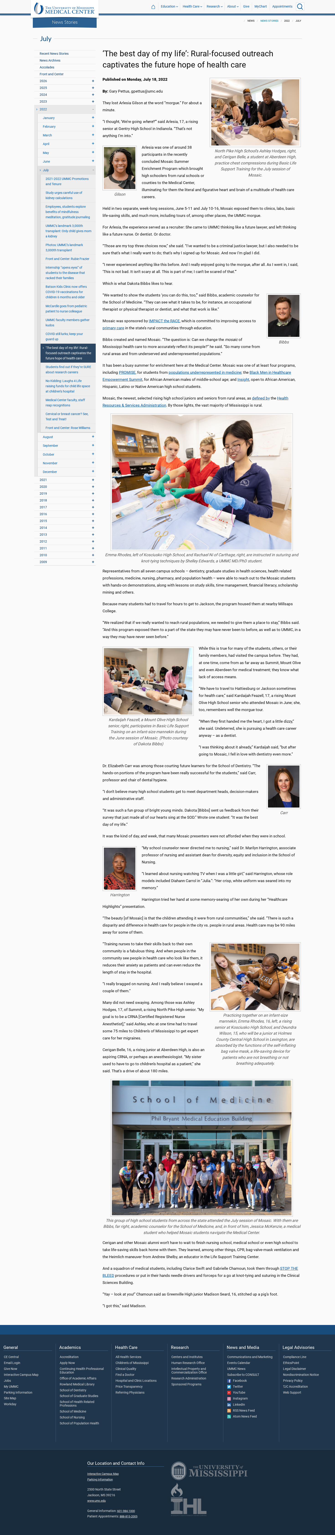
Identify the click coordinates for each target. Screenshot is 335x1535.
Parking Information (18, 1393)
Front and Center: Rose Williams (68, 428)
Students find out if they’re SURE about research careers (68, 369)
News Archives (50, 60)
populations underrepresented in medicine (205, 372)
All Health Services (128, 1357)
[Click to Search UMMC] (300, 7)
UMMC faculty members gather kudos (68, 322)
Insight (243, 379)
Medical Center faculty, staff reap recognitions (65, 402)
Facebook (239, 1381)
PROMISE (127, 372)
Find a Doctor (125, 1375)
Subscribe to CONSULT (243, 1375)
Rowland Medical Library (77, 1384)
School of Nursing (72, 1417)
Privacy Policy (293, 1381)
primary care (113, 328)
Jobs (7, 1381)
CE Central (11, 1357)
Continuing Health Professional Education (82, 1370)
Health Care (191, 6)
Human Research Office (188, 1363)
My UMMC (11, 1387)
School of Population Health (79, 1423)
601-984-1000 (126, 1511)
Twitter (237, 1387)
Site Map (10, 1398)
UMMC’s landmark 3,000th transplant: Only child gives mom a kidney (68, 231)
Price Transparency (129, 1387)
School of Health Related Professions (77, 1404)
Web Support (292, 1393)
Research (213, 6)
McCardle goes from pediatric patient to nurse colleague (66, 308)
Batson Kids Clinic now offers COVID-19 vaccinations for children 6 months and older (66, 292)
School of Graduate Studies (79, 1396)
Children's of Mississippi (132, 1363)
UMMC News (236, 1369)
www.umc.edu (96, 1500)
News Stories (65, 22)
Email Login (12, 1363)
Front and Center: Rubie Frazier (67, 259)
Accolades (47, 67)
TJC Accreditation (295, 1387)
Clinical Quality (126, 1369)
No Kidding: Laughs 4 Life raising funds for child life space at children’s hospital (68, 386)
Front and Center (52, 74)
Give (246, 6)
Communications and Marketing (250, 1357)
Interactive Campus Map (21, 1375)
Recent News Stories (54, 54)
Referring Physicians (130, 1393)
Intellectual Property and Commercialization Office (189, 1370)
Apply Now (67, 1363)
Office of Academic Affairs (78, 1378)
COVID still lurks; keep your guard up (64, 336)
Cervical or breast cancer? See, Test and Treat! (67, 416)
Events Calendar (238, 1363)
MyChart (261, 6)
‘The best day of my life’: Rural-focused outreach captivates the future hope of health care (68, 353)
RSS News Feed (243, 1411)
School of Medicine (73, 1411)
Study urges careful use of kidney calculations (64, 195)
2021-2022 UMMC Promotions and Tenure (67, 181)
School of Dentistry (73, 1390)
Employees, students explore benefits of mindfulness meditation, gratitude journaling (68, 212)
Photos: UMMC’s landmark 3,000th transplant (64, 247)
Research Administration (188, 1378)
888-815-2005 (128, 1516)
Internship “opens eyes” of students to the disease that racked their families (65, 273)
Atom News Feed (244, 1416)
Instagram (239, 1398)
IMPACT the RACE (164, 321)
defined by (261, 398)
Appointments (282, 6)
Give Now (10, 1369)
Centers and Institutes (187, 1357)
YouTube (238, 1393)
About (231, 6)
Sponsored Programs (186, 1384)
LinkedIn (238, 1405)
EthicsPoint (291, 1363)
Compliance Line (294, 1357)
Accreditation (69, 1357)
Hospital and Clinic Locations (136, 1381)
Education (168, 6)
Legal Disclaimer (294, 1369)
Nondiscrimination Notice (301, 1375)
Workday (10, 1404)
